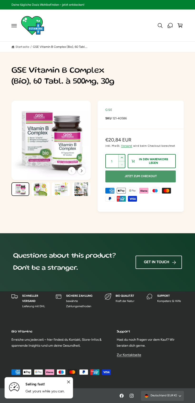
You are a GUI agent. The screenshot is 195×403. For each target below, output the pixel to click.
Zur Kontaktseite (129, 355)
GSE (108, 110)
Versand (126, 145)
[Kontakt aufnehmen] (170, 26)
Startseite (22, 47)
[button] (14, 26)
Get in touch (156, 262)
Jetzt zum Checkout (141, 176)
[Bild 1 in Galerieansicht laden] (20, 189)
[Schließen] (68, 382)
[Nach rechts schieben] (81, 171)
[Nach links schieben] (72, 171)
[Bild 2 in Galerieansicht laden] (41, 189)
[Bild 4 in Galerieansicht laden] (81, 189)
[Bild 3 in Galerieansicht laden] (61, 189)
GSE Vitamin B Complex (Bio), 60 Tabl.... (60, 47)
